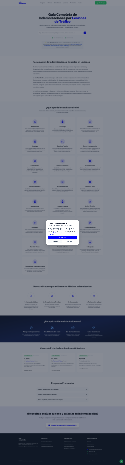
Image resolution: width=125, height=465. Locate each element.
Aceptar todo (62, 237)
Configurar (69, 241)
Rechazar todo (55, 241)
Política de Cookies (58, 232)
